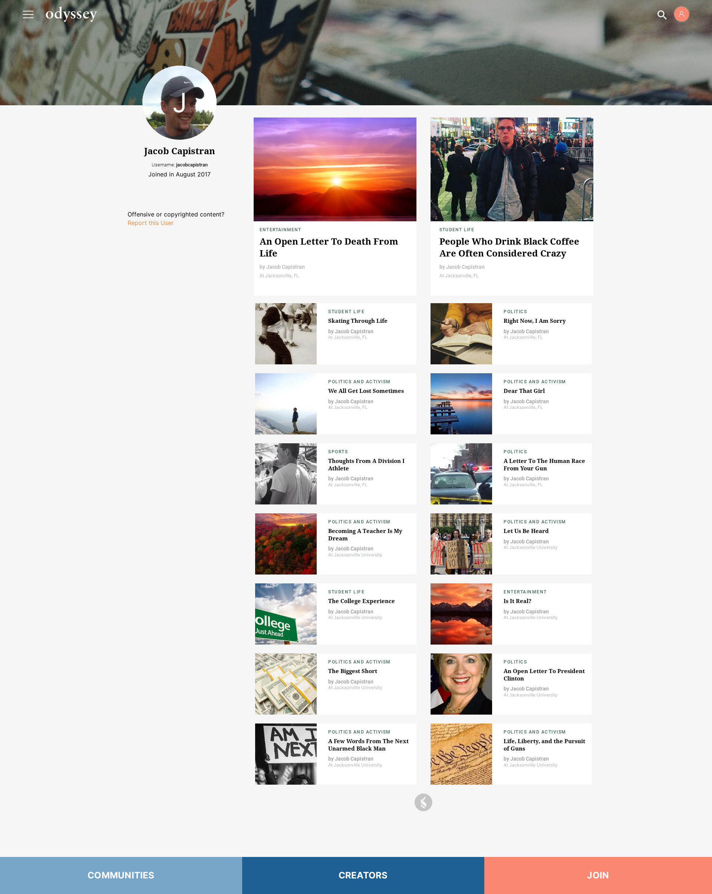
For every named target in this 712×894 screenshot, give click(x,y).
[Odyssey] (71, 14)
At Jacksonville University (355, 554)
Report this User (151, 222)
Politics (515, 311)
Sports (338, 451)
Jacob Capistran (285, 267)
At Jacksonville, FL (279, 275)
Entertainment (280, 229)
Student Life (456, 229)
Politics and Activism (359, 381)
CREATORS (363, 875)
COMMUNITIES (121, 875)
